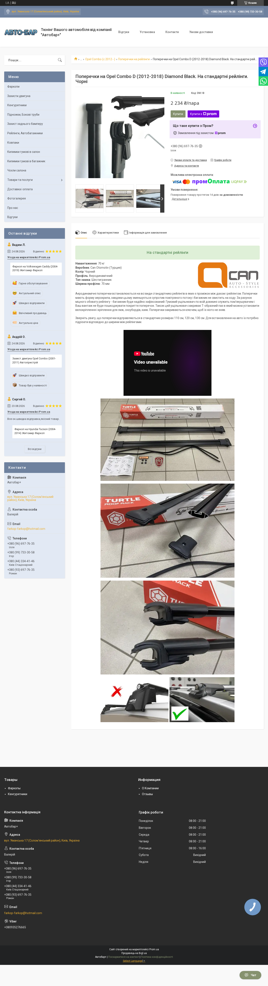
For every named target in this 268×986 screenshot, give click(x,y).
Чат (253, 975)
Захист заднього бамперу (25, 123)
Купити (178, 114)
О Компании (150, 788)
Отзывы (147, 794)
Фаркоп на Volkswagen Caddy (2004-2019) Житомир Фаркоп (35, 268)
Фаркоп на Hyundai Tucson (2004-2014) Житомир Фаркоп (35, 431)
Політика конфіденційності (157, 956)
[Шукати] (60, 60)
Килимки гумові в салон (23, 151)
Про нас (12, 207)
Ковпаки (13, 142)
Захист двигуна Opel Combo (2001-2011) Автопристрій (34, 360)
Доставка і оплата (20, 189)
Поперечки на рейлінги (134, 59)
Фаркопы (14, 788)
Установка (147, 32)
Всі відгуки (34, 449)
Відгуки (123, 32)
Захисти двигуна (18, 96)
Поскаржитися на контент (123, 956)
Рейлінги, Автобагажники (25, 133)
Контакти (172, 32)
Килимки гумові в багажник (26, 161)
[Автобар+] (21, 32)
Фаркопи (13, 86)
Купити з (196, 114)
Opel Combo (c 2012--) (100, 59)
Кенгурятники (17, 105)
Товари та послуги (20, 179)
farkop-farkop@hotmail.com (26, 528)
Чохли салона (16, 170)
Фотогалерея (16, 198)
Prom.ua (154, 949)
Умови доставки (201, 32)
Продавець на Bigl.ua (134, 953)
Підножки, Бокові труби (23, 114)
